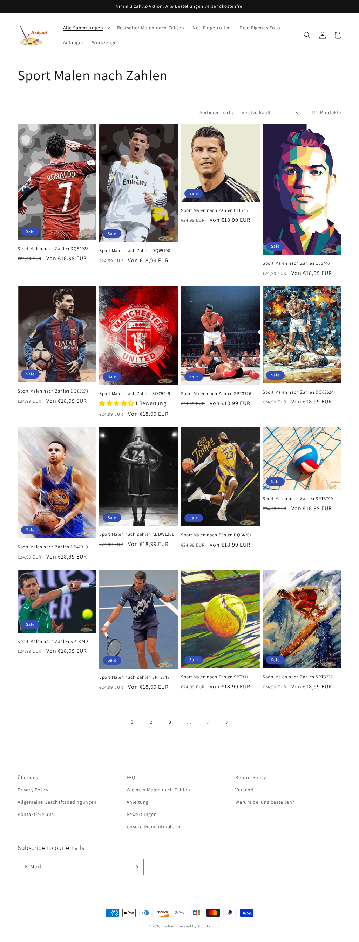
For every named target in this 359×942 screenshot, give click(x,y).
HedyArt (169, 926)
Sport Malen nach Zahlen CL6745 (214, 210)
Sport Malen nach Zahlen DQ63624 (298, 392)
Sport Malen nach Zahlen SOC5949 (134, 393)
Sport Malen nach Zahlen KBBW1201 (136, 534)
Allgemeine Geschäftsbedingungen (57, 802)
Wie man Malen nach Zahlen (158, 790)
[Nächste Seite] (227, 722)
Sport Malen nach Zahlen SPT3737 (298, 677)
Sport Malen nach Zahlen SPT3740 (298, 498)
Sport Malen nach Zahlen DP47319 (53, 547)
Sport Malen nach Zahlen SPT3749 (53, 641)
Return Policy (250, 777)
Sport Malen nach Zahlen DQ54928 (53, 248)
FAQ (131, 777)
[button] (86, 27)
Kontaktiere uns (36, 814)
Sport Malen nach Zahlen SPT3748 (134, 677)
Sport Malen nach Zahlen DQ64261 (216, 535)
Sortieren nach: (216, 112)
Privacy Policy (33, 790)
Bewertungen (142, 814)
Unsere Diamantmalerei (154, 826)
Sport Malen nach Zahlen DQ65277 (53, 391)
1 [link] (132, 722)
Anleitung (138, 802)
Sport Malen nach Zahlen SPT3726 (216, 393)
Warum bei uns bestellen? (264, 802)
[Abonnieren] (135, 867)
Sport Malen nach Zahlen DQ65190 (134, 251)
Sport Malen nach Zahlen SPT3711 (216, 677)
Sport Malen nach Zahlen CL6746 (296, 263)
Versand (244, 790)
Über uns (28, 777)
